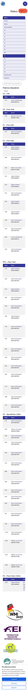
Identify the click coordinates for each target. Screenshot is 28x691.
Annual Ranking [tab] (8, 27)
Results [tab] (6, 91)
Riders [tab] (5, 17)
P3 (4, 49)
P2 (4, 46)
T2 (4, 59)
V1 (4, 68)
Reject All (14, 687)
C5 (4, 33)
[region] (14, 677)
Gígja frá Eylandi (15, 147)
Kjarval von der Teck (16, 116)
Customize (14, 683)
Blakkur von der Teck (16, 540)
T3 (4, 62)
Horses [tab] (6, 21)
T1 (4, 55)
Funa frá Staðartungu (16, 100)
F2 (4, 40)
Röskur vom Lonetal (16, 167)
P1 (4, 43)
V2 (4, 71)
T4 (4, 65)
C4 (4, 30)
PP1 (5, 52)
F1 (4, 36)
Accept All (14, 679)
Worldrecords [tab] (7, 75)
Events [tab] (6, 24)
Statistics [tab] (6, 78)
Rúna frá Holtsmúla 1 (16, 131)
